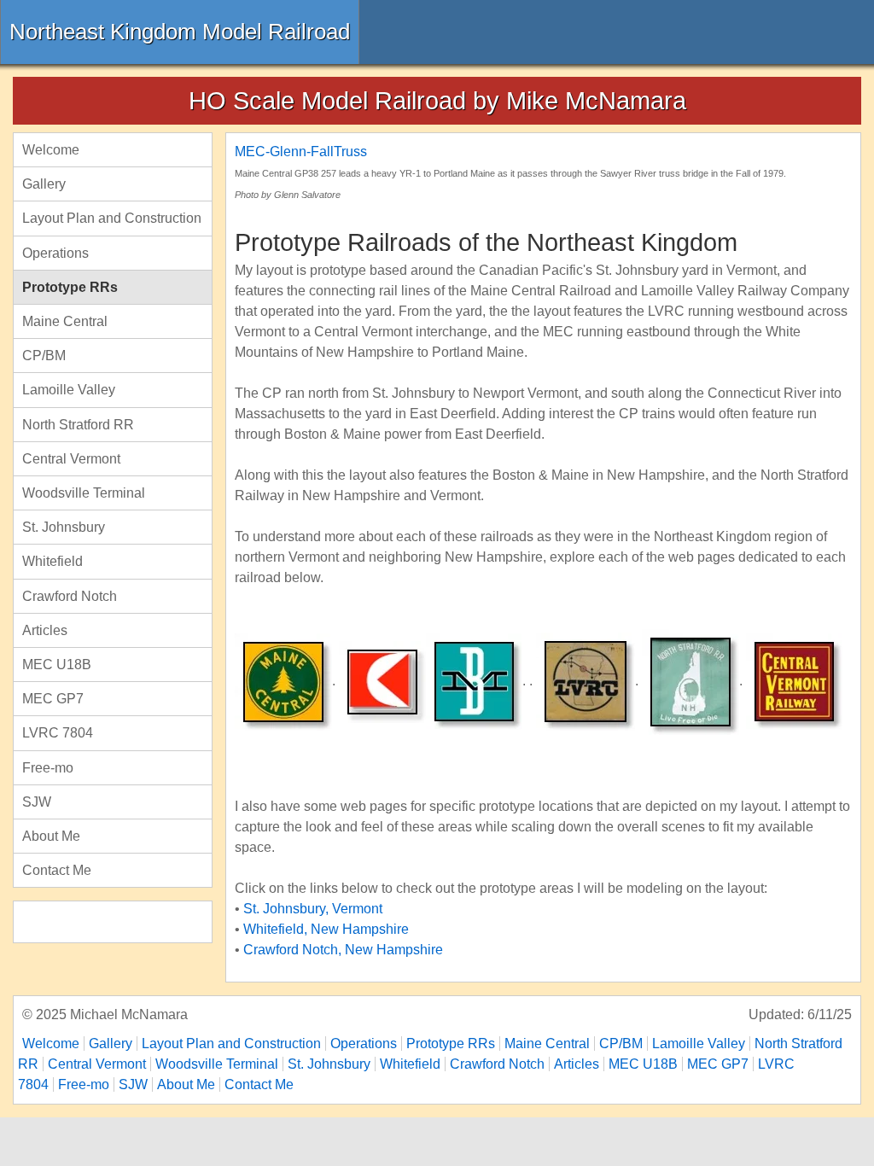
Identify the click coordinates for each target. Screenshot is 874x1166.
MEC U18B (56, 664)
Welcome (50, 150)
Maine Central (65, 321)
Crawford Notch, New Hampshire (343, 949)
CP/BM (44, 355)
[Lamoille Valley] (585, 680)
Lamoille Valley (68, 389)
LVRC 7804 (57, 733)
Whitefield (52, 561)
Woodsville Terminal (83, 493)
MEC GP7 (53, 698)
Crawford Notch (69, 596)
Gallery (44, 184)
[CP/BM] (382, 680)
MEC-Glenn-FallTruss (301, 151)
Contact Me (56, 870)
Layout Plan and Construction (111, 218)
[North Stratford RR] (690, 680)
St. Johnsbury (63, 527)
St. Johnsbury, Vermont (312, 908)
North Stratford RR (78, 424)
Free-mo (47, 768)
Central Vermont (71, 459)
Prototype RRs (70, 287)
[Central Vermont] (794, 680)
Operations (55, 253)
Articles (44, 630)
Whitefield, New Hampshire (326, 929)
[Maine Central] (283, 680)
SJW (36, 802)
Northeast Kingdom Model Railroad (179, 31)
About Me (51, 836)
